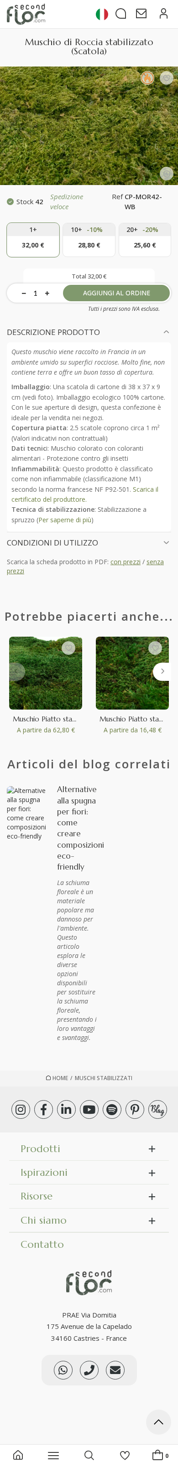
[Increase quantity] (47, 293)
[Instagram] (20, 1109)
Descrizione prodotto (53, 332)
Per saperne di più (64, 519)
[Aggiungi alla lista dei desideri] (166, 78)
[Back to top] (158, 1424)
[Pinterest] (135, 1109)
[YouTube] (89, 1109)
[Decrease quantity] (24, 293)
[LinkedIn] (66, 1109)
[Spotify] (112, 1109)
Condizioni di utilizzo (52, 542)
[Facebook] (43, 1109)
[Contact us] (89, 1370)
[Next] (162, 672)
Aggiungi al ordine (116, 292)
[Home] (18, 1456)
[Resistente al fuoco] (147, 78)
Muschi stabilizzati (103, 1078)
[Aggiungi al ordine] (33, 240)
